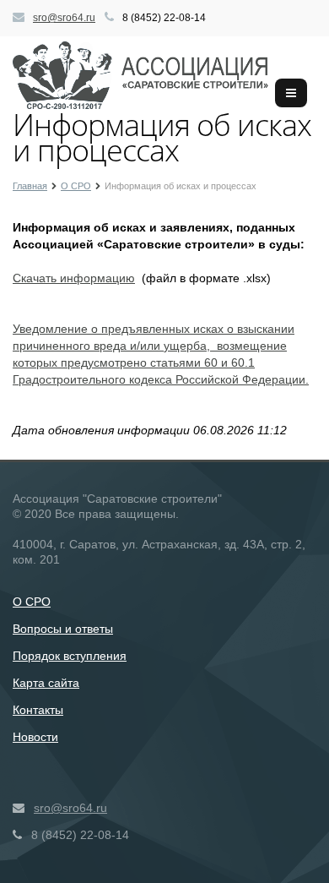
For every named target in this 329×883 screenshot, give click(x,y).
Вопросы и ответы (63, 628)
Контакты (38, 710)
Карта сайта (46, 683)
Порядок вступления (70, 655)
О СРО (32, 601)
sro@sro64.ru (64, 18)
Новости (35, 737)
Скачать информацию (74, 278)
